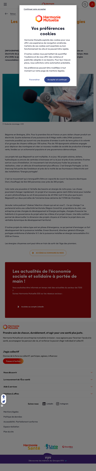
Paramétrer (34, 79)
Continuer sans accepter (35, 9)
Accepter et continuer (57, 79)
